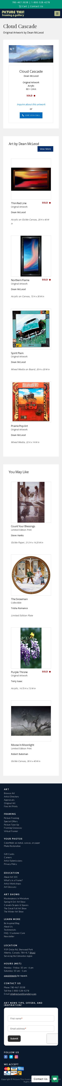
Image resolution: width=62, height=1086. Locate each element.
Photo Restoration (12, 846)
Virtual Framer (11, 831)
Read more (31, 193)
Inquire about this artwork (31, 104)
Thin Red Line (19, 203)
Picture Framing (11, 818)
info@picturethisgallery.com (23, 994)
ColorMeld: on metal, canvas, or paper (22, 843)
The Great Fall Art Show (15, 908)
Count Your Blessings (23, 526)
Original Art (9, 803)
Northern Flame (20, 280)
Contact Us (36, 6)
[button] (57, 13)
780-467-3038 (20, 2)
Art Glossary (10, 887)
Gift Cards (9, 854)
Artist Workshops (12, 883)
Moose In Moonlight (22, 745)
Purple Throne (19, 672)
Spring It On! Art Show (14, 902)
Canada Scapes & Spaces (16, 905)
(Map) (32, 952)
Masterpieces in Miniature (16, 898)
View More (45, 148)
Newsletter (9, 936)
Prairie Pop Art (19, 426)
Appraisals (9, 800)
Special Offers (11, 821)
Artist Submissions (13, 860)
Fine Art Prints (11, 806)
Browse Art (9, 793)
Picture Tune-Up (11, 824)
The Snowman (19, 599)
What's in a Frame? (13, 880)
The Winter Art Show (14, 911)
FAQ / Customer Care (14, 933)
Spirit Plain (17, 353)
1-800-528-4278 (40, 2)
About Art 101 (11, 877)
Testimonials (10, 929)
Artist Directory (11, 796)
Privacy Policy (10, 864)
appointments (10, 975)
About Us (8, 926)
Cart (24, 6)
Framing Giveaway (13, 828)
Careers (8, 857)
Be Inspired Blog (11, 923)
